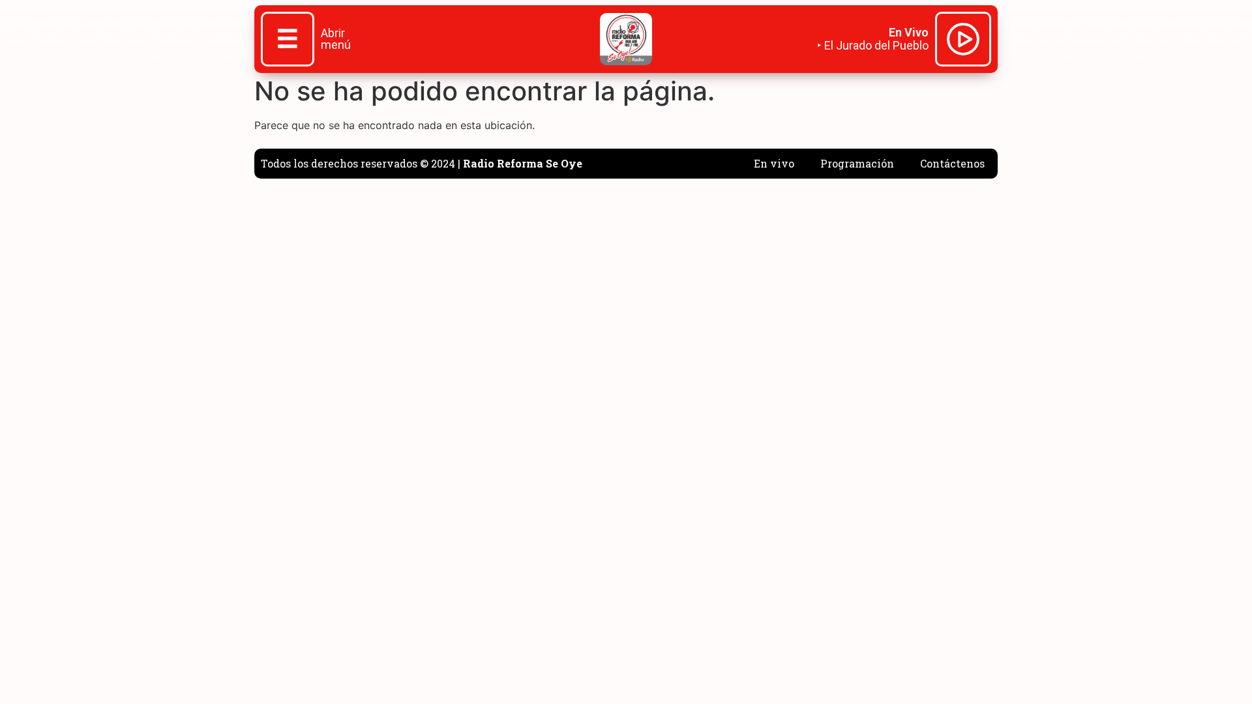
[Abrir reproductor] (963, 41)
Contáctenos (952, 163)
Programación (857, 163)
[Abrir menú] (287, 40)
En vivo (774, 163)
